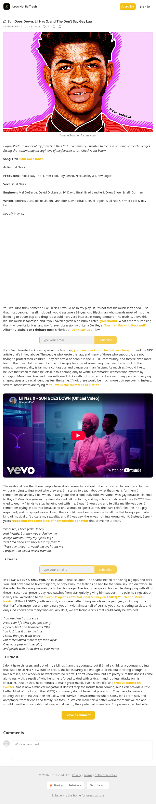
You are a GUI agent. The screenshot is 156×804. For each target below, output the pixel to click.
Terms (88, 775)
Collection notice (106, 775)
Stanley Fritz (13, 26)
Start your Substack (67, 785)
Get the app (98, 785)
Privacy (76, 775)
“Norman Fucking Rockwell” (124, 325)
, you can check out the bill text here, (101, 350)
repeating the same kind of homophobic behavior (50, 521)
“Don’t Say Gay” (82, 329)
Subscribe (127, 6)
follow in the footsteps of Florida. (74, 385)
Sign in (145, 6)
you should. (109, 321)
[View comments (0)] (53, 26)
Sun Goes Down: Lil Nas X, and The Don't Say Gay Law (50, 21)
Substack (58, 795)
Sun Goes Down (32, 159)
